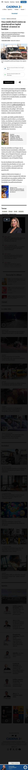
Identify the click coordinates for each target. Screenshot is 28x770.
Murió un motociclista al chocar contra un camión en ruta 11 (17, 190)
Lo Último (4, 9)
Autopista (21, 211)
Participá (23, 2)
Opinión (17, 2)
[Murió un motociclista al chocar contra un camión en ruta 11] (5, 191)
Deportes (6, 2)
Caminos (12, 2)
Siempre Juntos (13, 187)
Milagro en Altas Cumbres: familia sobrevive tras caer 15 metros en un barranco (16, 138)
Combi (15, 211)
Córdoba (16, 9)
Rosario (22, 9)
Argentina (10, 9)
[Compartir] (20, 82)
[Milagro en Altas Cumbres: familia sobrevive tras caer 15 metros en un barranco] (5, 138)
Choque (10, 211)
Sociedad (3, 18)
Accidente (4, 211)
